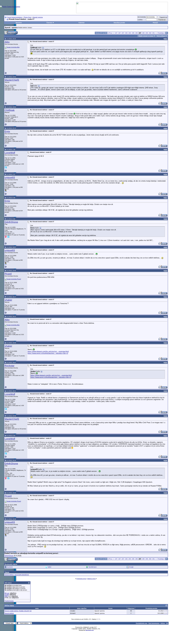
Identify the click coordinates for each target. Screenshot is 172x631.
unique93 (10, 177)
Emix (7, 131)
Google (131, 567)
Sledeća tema (91, 578)
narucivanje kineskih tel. (21, 574)
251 (153, 33)
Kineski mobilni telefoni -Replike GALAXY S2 (18, 611)
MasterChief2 (12, 80)
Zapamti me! (163, 17)
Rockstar (9, 365)
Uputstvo (19, 22)
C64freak (10, 110)
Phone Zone (27, 17)
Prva (110, 33)
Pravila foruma (9, 601)
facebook (10, 567)
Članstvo (49, 22)
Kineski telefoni (9, 613)
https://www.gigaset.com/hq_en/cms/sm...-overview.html (48, 351)
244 (130, 33)
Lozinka (140, 19)
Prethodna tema (81, 578)
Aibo (7, 42)
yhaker (8, 300)
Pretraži (155, 22)
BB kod (7, 593)
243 (126, 33)
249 (147, 33)
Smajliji (7, 594)
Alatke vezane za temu (146, 36)
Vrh (167, 623)
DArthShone (11, 222)
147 (116, 33)
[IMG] (6, 596)
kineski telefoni (9, 574)
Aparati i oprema (38, 17)
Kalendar (81, 22)
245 (133, 33)
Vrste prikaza (161, 36)
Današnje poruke (119, 22)
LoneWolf (10, 152)
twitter (49, 567)
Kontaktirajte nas (141, 623)
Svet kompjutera (153, 623)
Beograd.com (89, 630)
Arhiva (163, 623)
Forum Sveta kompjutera (14, 17)
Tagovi (7, 572)
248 (143, 33)
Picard (8, 273)
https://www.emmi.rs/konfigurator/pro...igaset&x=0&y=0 (48, 353)
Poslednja (161, 33)
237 (123, 33)
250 (150, 33)
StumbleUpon (92, 567)
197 (119, 33)
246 (136, 33)
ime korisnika (142, 17)
